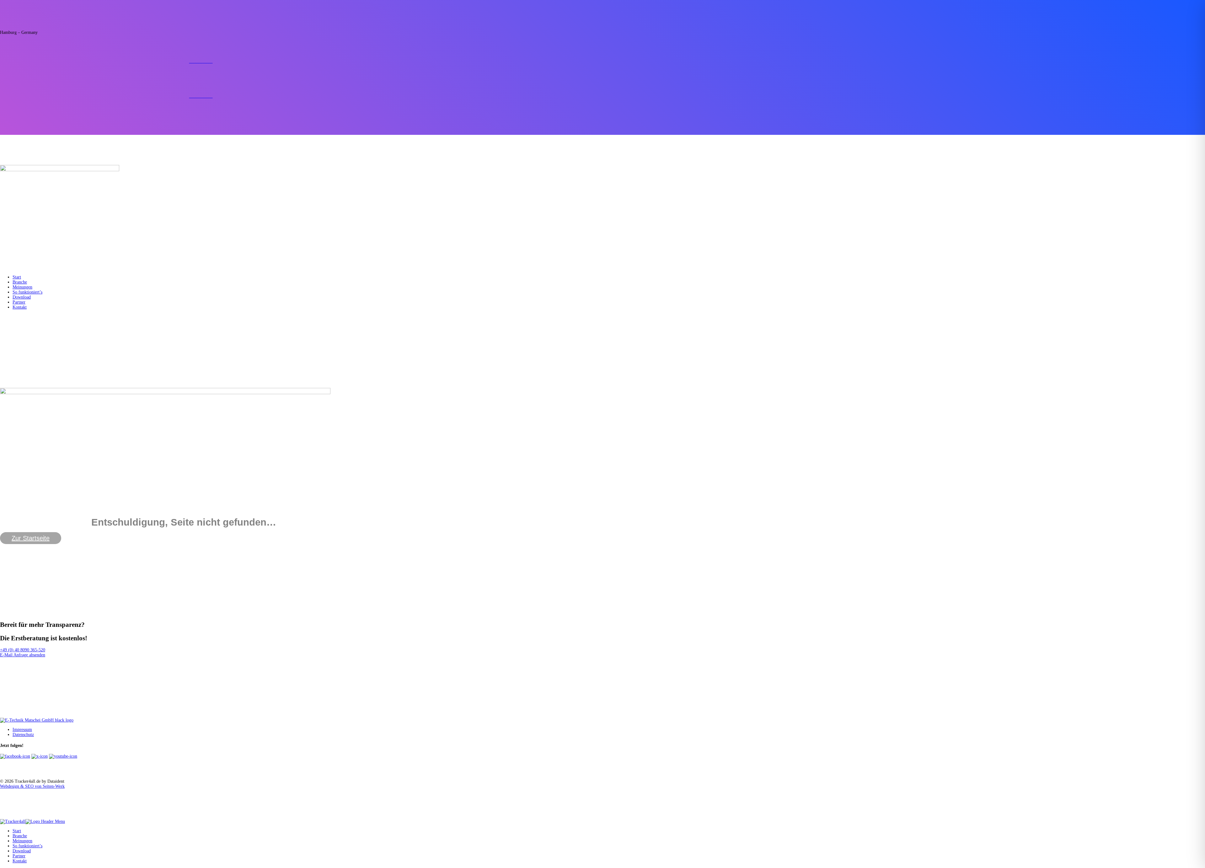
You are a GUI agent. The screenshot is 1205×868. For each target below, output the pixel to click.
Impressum (22, 729)
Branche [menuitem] (20, 836)
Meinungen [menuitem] (22, 841)
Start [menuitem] (17, 830)
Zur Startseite (31, 538)
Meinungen (22, 287)
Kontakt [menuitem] (20, 861)
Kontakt (20, 307)
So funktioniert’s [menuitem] (27, 846)
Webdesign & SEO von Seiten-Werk (32, 786)
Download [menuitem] (22, 851)
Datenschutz (23, 734)
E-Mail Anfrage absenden (22, 655)
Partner (19, 302)
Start (17, 277)
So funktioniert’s (27, 292)
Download (22, 297)
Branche (20, 282)
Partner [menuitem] (19, 856)
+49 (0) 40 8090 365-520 (22, 650)
